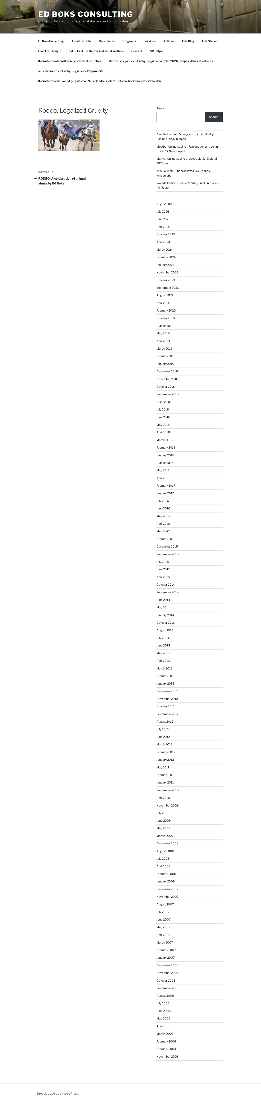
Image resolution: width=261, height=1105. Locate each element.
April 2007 (163, 934)
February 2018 (165, 447)
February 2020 (166, 310)
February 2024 (166, 257)
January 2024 (165, 265)
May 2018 (163, 424)
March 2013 (164, 668)
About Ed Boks (81, 41)
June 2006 (163, 1011)
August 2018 (164, 402)
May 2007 (163, 927)
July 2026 (162, 211)
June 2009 (163, 820)
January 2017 (165, 493)
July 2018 (162, 409)
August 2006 (165, 995)
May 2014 (163, 607)
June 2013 (163, 645)
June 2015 (163, 569)
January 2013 (165, 683)
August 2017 (164, 462)
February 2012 (165, 752)
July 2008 (162, 858)
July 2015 (162, 561)
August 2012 (164, 721)
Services (150, 41)
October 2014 (165, 584)
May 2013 (163, 653)
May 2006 (163, 1018)
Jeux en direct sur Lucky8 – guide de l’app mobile (70, 71)
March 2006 (164, 1033)
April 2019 (163, 341)
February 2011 (165, 775)
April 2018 (163, 432)
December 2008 (167, 843)
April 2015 (163, 577)
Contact (136, 51)
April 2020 (163, 303)
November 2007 (167, 896)
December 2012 (167, 691)
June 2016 (163, 508)
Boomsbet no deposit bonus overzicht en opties (69, 61)
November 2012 (167, 698)
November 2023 (167, 272)
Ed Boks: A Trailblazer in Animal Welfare (96, 51)
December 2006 (167, 965)
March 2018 (164, 440)
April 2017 (163, 478)
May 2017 (162, 470)
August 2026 (165, 204)
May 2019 (163, 333)
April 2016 (163, 523)
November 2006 (167, 972)
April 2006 (163, 1026)
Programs (129, 41)
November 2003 (167, 1056)
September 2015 (167, 554)
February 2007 (166, 950)
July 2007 (162, 912)
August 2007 (165, 904)
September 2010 (167, 790)
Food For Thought (50, 51)
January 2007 (165, 957)
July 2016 (162, 501)
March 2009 (164, 835)
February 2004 (166, 1049)
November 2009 (167, 805)
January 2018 (165, 455)
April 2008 (163, 866)
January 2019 (165, 363)
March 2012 (164, 744)
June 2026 (163, 219)
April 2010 (163, 797)
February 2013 (165, 676)
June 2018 (163, 417)
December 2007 (167, 889)
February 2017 (165, 485)
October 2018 (165, 386)
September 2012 (167, 714)
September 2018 (167, 394)
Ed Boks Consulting (85, 14)
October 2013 (165, 622)
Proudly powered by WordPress (57, 1093)
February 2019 (165, 356)
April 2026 (163, 226)
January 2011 (165, 782)
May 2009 (163, 828)
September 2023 (167, 287)
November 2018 (167, 379)
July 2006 (162, 1003)
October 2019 (165, 318)
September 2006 (167, 988)
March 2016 (164, 531)
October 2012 (165, 706)
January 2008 (165, 881)
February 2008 (166, 874)
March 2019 (164, 348)
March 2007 (164, 942)
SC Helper (157, 51)
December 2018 (167, 371)
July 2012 (162, 729)
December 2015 (167, 546)
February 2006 (166, 1041)
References (107, 41)
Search (161, 108)
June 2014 (163, 599)
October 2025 (165, 234)
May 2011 (162, 767)
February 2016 (165, 539)
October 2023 (165, 280)
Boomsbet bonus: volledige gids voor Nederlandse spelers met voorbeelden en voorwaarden (99, 81)
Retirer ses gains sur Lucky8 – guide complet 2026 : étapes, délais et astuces (161, 61)
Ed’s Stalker (210, 41)
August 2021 (164, 295)
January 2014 (165, 615)
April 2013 (163, 660)
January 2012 (165, 759)
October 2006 (165, 980)
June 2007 (163, 919)
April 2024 (163, 242)
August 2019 (164, 325)
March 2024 (164, 249)
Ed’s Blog (188, 41)
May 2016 (163, 516)
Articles (168, 41)
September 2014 (167, 592)
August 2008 (165, 851)
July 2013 (162, 638)
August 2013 (164, 630)
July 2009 (162, 813)
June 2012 (163, 736)
